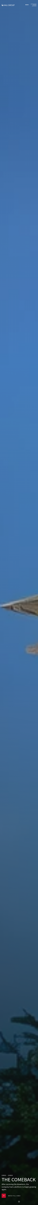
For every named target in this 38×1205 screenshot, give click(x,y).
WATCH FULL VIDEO (14, 1196)
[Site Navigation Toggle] (33, 5)
